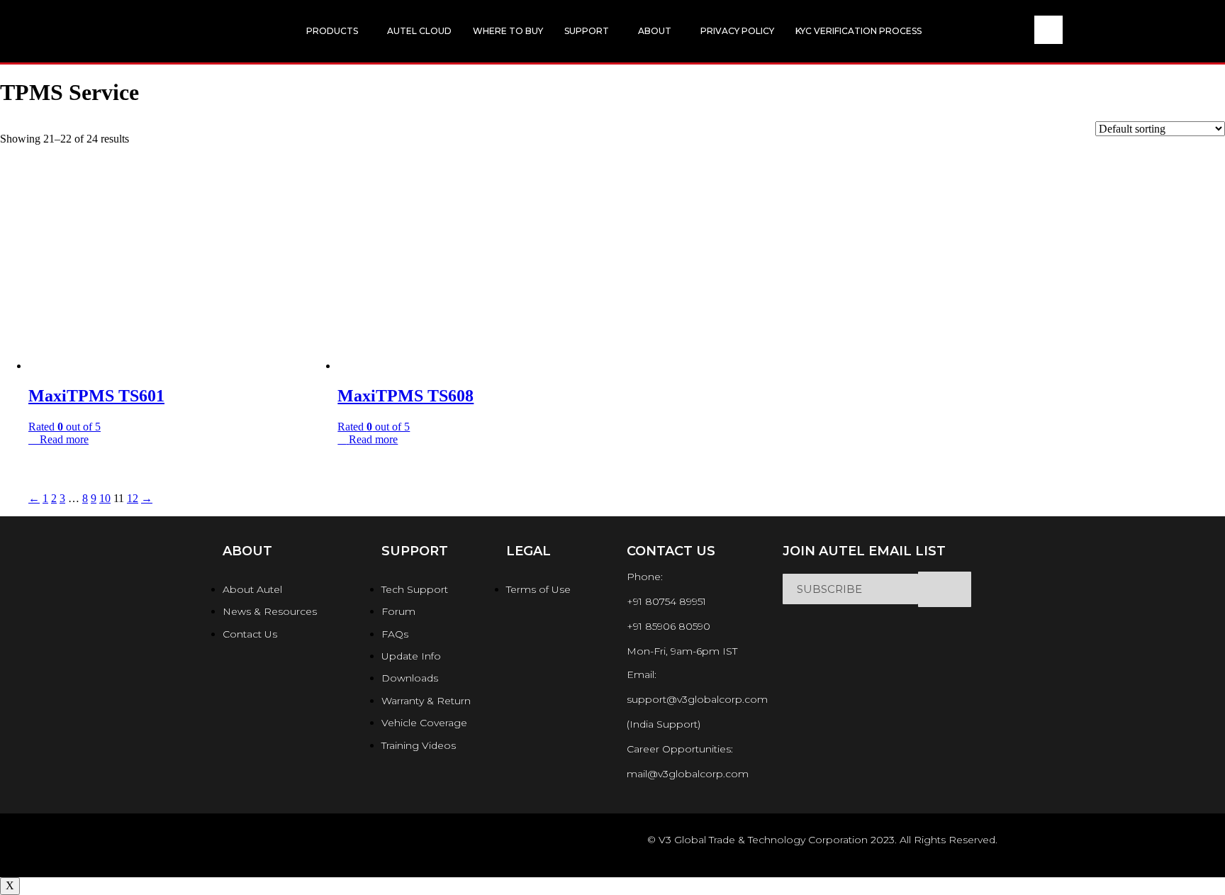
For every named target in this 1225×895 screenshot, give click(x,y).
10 (105, 498)
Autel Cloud (419, 31)
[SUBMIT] (944, 589)
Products (332, 31)
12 (132, 498)
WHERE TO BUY (508, 31)
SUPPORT (586, 31)
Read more (64, 439)
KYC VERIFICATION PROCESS (858, 31)
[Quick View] (34, 439)
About (654, 31)
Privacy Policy (737, 31)
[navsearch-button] (1048, 30)
